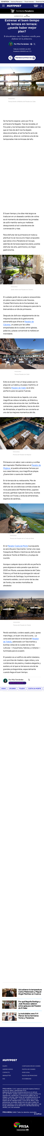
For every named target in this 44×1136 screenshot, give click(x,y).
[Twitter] (34, 44)
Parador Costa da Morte (18, 546)
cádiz (3, 689)
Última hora (36, 6)
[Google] (31, 44)
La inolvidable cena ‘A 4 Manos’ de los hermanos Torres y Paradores (28, 1015)
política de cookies (28, 1069)
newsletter (7, 1075)
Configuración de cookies (31, 1066)
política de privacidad (29, 1075)
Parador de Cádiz (18, 388)
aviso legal (26, 1072)
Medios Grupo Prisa (22, 1130)
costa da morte (34, 689)
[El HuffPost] (14, 5)
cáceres (12, 689)
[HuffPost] (10, 1060)
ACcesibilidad (26, 1079)
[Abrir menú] (3, 6)
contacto (6, 1072)
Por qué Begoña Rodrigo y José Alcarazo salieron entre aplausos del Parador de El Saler (29, 1004)
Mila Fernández (23, 44)
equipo (5, 1066)
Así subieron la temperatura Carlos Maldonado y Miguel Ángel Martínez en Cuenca (30, 991)
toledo (22, 689)
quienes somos (8, 1069)
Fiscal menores (29, 1)
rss (4, 1079)
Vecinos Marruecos (16, 1)
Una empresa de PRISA (22, 1125)
